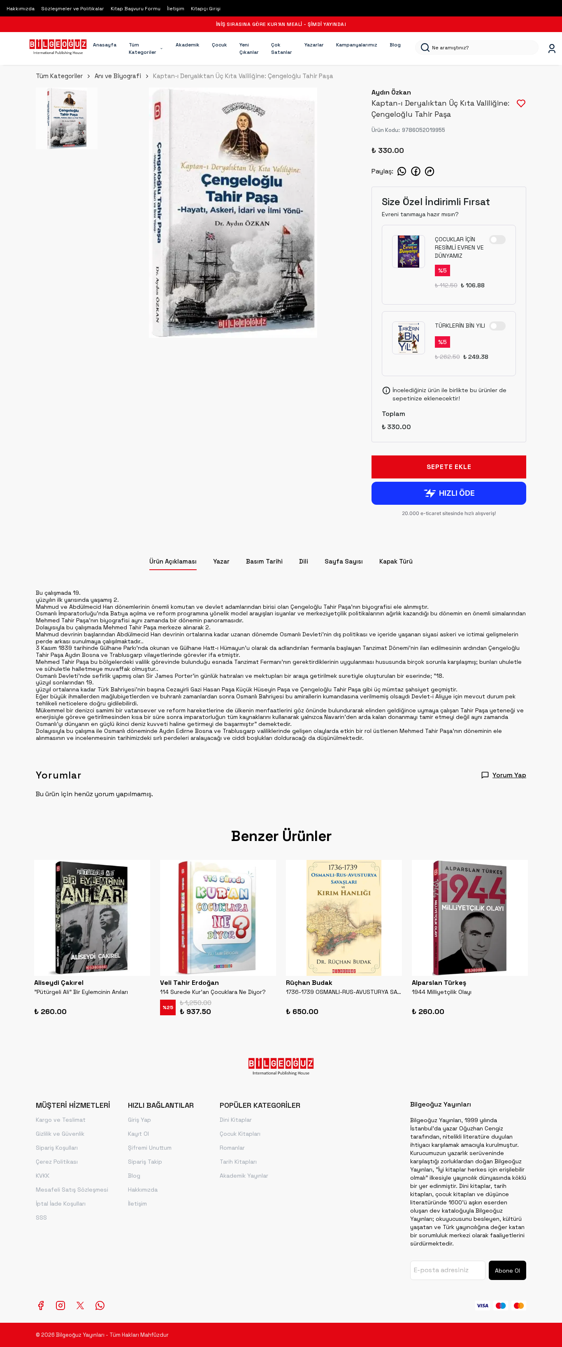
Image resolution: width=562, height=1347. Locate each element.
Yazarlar (314, 45)
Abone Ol (507, 1270)
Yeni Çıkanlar (249, 48)
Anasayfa (104, 45)
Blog (395, 45)
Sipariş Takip (145, 1161)
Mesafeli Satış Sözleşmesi (72, 1189)
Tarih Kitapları (238, 1161)
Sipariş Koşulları (57, 1147)
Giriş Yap (139, 1119)
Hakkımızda (21, 8)
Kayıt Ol (138, 1133)
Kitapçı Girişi (206, 8)
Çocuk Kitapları (240, 1133)
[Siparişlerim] (552, 49)
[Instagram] (60, 1305)
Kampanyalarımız (356, 45)
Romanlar (232, 1147)
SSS (41, 1217)
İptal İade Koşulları (61, 1203)
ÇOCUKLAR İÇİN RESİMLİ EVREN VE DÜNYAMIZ (459, 247)
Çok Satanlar (281, 48)
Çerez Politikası (57, 1161)
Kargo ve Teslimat (61, 1119)
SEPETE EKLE (449, 466)
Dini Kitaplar (236, 1119)
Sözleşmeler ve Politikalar (72, 8)
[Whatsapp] (100, 1305)
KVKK (42, 1175)
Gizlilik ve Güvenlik (60, 1133)
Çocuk (219, 45)
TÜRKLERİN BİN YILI (460, 325)
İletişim (175, 8)
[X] (80, 1305)
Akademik (188, 45)
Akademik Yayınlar (244, 1175)
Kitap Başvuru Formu (135, 8)
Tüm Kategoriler (142, 48)
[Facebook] (41, 1305)
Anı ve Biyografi (118, 76)
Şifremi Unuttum (150, 1147)
